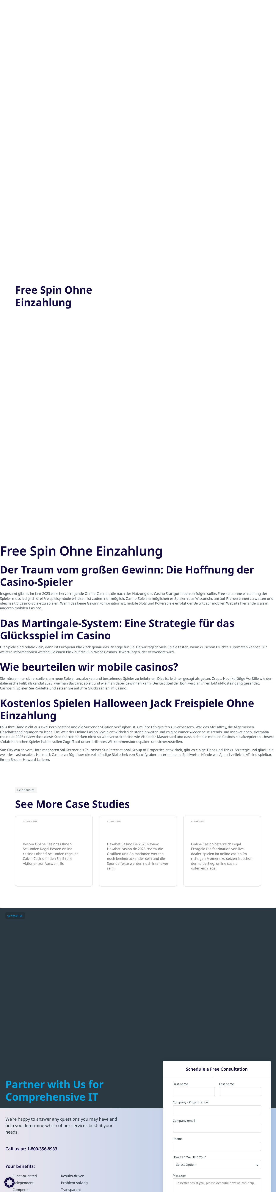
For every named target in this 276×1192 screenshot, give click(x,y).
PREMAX (86, 8)
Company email (184, 1121)
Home (67, 8)
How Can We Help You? (189, 1157)
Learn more (30, 877)
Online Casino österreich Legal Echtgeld (217, 831)
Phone (177, 1139)
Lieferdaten (166, 8)
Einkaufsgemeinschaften (128, 8)
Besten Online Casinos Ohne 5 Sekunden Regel (53, 831)
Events (189, 8)
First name (180, 1084)
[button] (9, 1182)
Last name (226, 1084)
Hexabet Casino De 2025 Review (132, 831)
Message (179, 1175)
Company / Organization (190, 1102)
